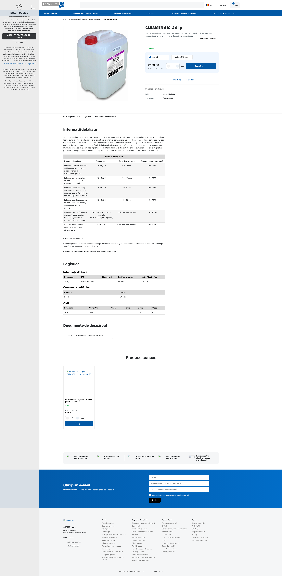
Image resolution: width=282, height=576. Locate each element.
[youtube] (69, 553)
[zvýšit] (177, 66)
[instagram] (73, 553)
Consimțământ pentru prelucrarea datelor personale (170, 495)
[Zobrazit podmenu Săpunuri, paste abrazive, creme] (101, 13)
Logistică (87, 117)
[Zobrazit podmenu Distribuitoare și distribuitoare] (238, 13)
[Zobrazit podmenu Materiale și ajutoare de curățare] (199, 13)
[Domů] (65, 18)
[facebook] (64, 553)
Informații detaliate (71, 117)
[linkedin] (77, 553)
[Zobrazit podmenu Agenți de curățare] (60, 13)
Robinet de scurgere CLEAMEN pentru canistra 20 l (78, 401)
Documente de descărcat (105, 117)
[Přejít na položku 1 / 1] (141, 435)
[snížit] (168, 66)
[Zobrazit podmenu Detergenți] (159, 13)
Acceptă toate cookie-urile (19, 36)
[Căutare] (142, 5)
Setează (19, 42)
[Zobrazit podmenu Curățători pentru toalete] (135, 13)
